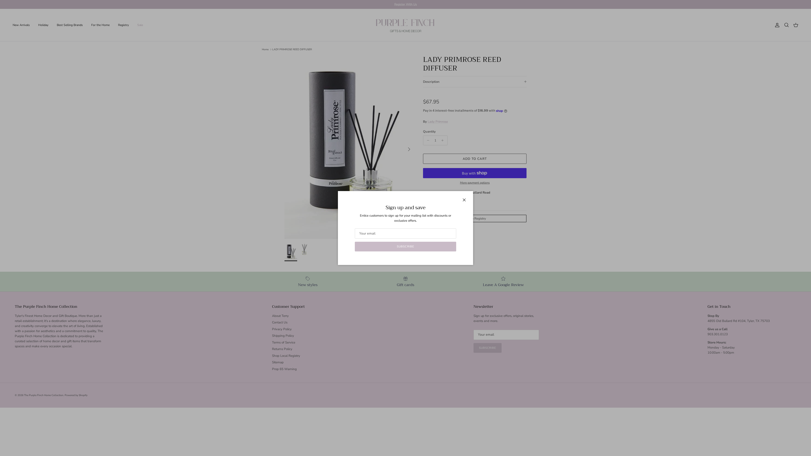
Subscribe (405, 246)
